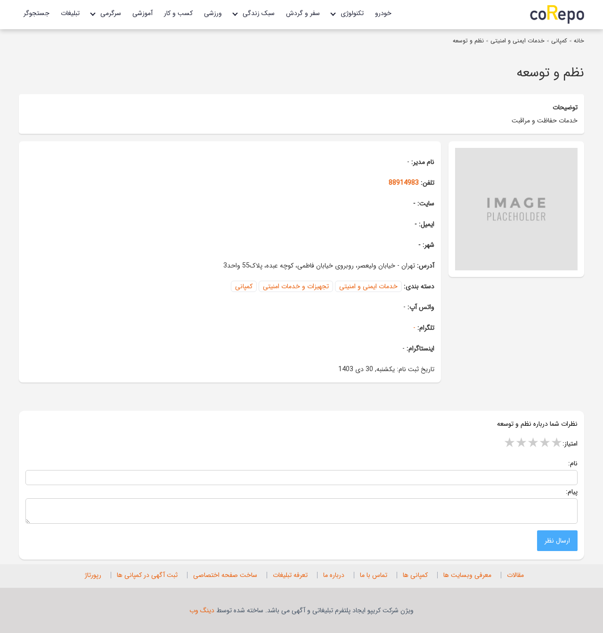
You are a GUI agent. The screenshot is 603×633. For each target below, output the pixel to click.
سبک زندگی (259, 13)
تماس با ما (373, 575)
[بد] (509, 443)
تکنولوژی (352, 13)
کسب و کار (178, 13)
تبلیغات (70, 13)
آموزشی (142, 13)
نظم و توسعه (468, 41)
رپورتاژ (93, 575)
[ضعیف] (521, 443)
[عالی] (556, 443)
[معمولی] (533, 443)
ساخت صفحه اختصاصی (225, 575)
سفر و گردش (303, 13)
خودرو (383, 13)
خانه (578, 41)
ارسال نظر (557, 541)
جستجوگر (36, 13)
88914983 (404, 183)
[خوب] (545, 443)
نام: (573, 463)
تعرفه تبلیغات (290, 575)
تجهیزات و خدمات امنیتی (296, 286)
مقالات (515, 575)
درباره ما (333, 575)
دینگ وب (201, 610)
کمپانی (559, 41)
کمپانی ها (415, 575)
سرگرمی (110, 13)
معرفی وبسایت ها (467, 575)
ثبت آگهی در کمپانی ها (147, 575)
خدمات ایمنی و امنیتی (517, 41)
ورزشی (213, 13)
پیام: (572, 492)
